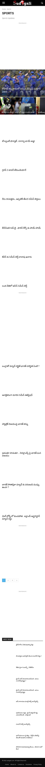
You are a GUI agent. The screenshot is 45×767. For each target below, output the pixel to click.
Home (4, 9)
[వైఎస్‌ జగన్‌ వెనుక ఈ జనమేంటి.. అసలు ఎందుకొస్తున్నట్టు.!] (8, 682)
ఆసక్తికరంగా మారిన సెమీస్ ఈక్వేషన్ (17, 395)
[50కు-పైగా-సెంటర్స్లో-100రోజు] (8, 670)
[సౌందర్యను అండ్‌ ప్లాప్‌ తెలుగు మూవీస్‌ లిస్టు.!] (8, 659)
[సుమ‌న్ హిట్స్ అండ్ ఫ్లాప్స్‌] (8, 727)
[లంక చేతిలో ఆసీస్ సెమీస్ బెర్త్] (22, 273)
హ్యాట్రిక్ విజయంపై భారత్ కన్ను (15, 424)
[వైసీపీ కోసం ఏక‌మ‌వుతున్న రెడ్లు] (8, 648)
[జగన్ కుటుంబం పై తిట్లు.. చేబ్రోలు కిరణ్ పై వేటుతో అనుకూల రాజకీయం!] (8, 739)
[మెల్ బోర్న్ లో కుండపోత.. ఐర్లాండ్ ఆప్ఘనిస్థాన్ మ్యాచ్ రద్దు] (22, 503)
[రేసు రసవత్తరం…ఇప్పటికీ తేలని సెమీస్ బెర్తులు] (22, 186)
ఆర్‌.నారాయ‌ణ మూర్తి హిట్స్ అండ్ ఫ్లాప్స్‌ (27, 701)
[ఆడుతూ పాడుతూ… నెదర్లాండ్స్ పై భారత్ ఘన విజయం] (22, 440)
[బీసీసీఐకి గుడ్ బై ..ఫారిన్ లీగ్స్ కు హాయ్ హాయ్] (22, 215)
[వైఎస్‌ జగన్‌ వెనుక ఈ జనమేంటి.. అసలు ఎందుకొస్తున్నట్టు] (8, 693)
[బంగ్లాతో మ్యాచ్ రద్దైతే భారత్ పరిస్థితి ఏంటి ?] (22, 353)
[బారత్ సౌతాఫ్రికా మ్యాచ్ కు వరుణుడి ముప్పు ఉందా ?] (22, 471)
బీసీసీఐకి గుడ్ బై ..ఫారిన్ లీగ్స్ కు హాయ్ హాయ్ (21, 228)
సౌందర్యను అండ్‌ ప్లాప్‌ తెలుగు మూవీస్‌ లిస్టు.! (28, 656)
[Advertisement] (22, 46)
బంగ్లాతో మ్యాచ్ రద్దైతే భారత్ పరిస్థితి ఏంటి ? (20, 366)
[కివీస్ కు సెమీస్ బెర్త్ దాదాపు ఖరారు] (22, 244)
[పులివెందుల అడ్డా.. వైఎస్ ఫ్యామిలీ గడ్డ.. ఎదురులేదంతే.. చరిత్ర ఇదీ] (8, 716)
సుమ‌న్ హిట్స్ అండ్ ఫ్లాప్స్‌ (23, 724)
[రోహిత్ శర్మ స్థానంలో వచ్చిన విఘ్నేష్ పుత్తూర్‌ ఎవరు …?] (22, 83)
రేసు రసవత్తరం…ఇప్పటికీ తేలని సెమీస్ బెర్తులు (21, 199)
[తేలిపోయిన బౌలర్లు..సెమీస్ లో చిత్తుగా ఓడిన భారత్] (18, 106)
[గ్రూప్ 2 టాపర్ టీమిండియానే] (22, 157)
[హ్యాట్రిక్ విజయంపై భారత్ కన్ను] (22, 411)
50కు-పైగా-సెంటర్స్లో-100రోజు (25, 667)
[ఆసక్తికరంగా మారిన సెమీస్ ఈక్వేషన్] (22, 382)
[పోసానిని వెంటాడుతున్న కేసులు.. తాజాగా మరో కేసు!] (8, 750)
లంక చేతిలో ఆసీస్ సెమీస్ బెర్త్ (14, 286)
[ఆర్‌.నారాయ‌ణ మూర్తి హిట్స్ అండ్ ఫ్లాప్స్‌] (8, 704)
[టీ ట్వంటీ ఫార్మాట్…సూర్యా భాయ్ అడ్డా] (22, 128)
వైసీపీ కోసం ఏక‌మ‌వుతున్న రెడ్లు (24, 644)
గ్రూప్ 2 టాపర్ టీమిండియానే (14, 170)
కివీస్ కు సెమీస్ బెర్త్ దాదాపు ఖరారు (17, 257)
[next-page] (17, 580)
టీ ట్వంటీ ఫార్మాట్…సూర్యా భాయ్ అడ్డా (18, 141)
